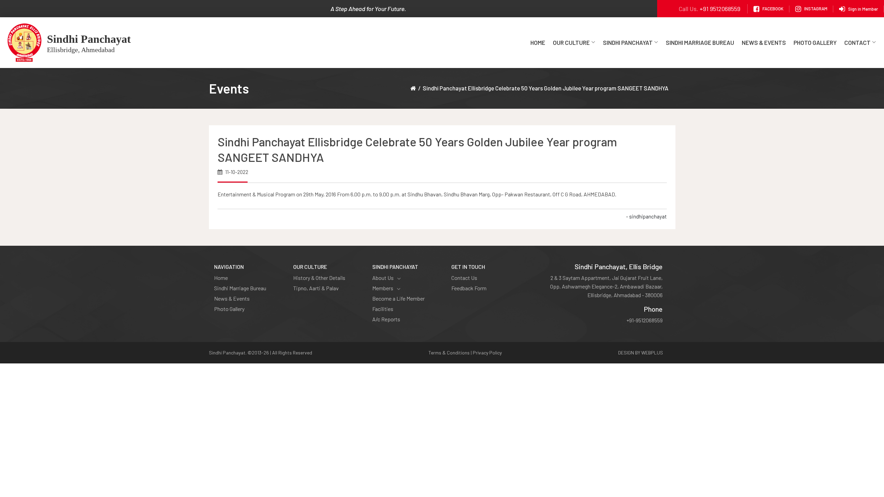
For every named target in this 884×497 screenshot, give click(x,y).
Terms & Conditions (449, 352)
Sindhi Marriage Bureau (700, 42)
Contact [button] (857, 42)
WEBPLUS (652, 352)
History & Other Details (319, 277)
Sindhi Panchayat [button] (628, 42)
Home (537, 42)
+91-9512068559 (644, 320)
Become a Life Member (398, 298)
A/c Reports (386, 319)
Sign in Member (863, 8)
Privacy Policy (487, 352)
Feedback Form (469, 288)
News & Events (764, 42)
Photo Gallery (815, 42)
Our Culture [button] (571, 42)
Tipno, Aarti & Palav (316, 288)
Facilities (382, 308)
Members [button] (382, 288)
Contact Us (464, 277)
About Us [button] (383, 277)
